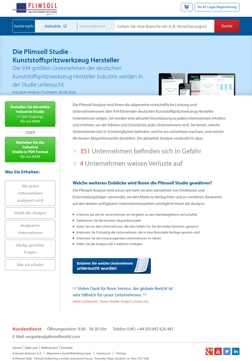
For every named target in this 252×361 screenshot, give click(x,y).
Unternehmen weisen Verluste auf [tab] (131, 163)
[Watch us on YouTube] (218, 351)
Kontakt (67, 347)
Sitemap (121, 353)
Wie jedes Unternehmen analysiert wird (30, 193)
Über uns (31, 347)
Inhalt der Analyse (30, 212)
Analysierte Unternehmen (30, 229)
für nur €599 (30, 149)
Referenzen (49, 347)
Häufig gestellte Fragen (30, 248)
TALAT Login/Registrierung (217, 7)
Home (17, 347)
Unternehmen (92, 26)
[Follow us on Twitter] (227, 351)
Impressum (103, 353)
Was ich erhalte (30, 264)
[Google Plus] (209, 351)
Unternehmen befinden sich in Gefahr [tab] (140, 150)
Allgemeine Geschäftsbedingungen (69, 353)
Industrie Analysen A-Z (27, 353)
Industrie (53, 26)
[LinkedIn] (235, 351)
